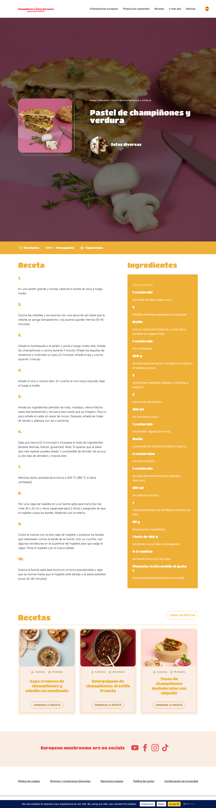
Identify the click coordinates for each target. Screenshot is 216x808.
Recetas (159, 8)
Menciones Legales (112, 781)
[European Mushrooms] (36, 9)
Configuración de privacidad (181, 781)
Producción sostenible (136, 8)
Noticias (190, 8)
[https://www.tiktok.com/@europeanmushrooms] (165, 747)
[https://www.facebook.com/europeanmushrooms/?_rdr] (145, 747)
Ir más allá (175, 8)
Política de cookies (29, 781)
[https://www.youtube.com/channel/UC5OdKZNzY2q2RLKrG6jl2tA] (135, 747)
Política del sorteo (143, 781)
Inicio (93, 100)
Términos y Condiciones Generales (70, 781)
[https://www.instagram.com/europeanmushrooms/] (155, 747)
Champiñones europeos (104, 8)
